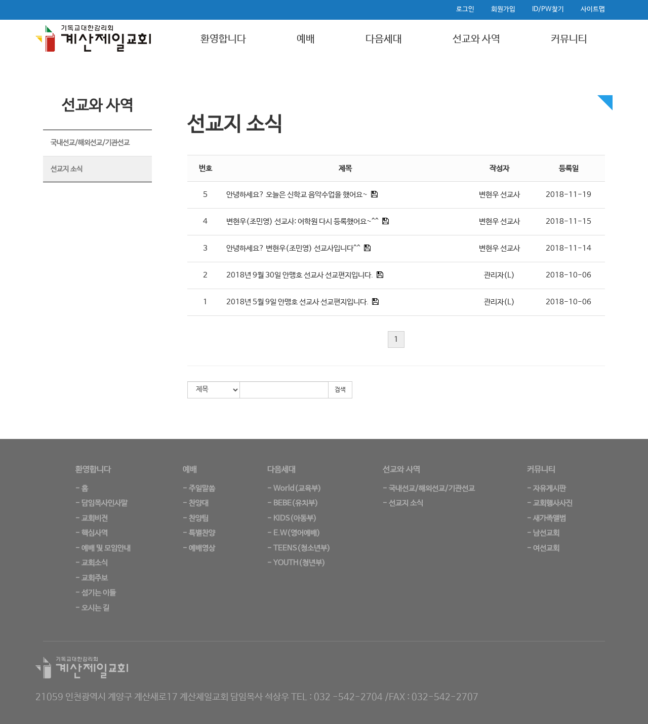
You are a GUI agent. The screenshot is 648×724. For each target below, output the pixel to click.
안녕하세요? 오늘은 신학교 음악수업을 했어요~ (297, 194)
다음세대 (384, 39)
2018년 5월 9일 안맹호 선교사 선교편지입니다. (297, 302)
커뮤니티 (569, 39)
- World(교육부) (294, 488)
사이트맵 (593, 9)
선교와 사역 (476, 39)
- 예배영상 (199, 548)
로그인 (465, 9)
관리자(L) (499, 275)
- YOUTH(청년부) (296, 562)
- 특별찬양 (199, 533)
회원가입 (503, 9)
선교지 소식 (67, 169)
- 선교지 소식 (403, 503)
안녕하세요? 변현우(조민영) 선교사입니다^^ (293, 248)
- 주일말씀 (199, 488)
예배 (306, 39)
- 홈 (81, 488)
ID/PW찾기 (548, 9)
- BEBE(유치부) (292, 503)
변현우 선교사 (499, 194)
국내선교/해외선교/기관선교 (90, 143)
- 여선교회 (543, 548)
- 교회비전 (91, 518)
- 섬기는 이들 (95, 592)
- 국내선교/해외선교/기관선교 (429, 488)
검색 (340, 389)
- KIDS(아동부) (292, 518)
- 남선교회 (543, 533)
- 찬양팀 (196, 518)
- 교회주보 (91, 578)
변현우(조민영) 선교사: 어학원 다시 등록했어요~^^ (302, 221)
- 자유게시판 (546, 488)
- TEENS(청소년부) (299, 548)
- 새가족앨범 (546, 518)
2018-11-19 (568, 194)
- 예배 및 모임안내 (103, 548)
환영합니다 (223, 39)
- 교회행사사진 (550, 503)
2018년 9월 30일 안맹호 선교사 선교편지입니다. (299, 275)
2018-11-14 (568, 248)
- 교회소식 (91, 562)
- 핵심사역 (91, 533)
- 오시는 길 (92, 608)
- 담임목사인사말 (101, 503)
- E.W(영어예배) (293, 533)
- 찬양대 (196, 503)
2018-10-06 (568, 275)
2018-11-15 (568, 221)
